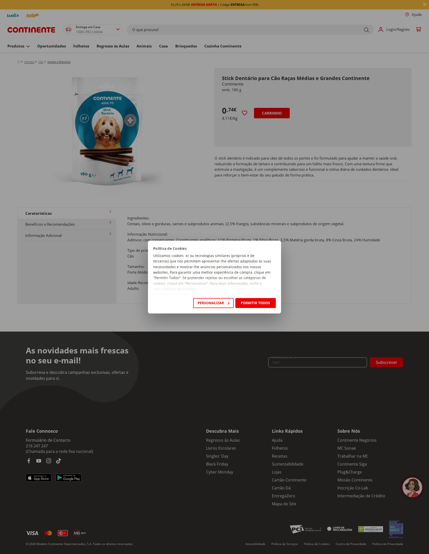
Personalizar (211, 302)
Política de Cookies (180, 289)
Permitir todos (255, 302)
